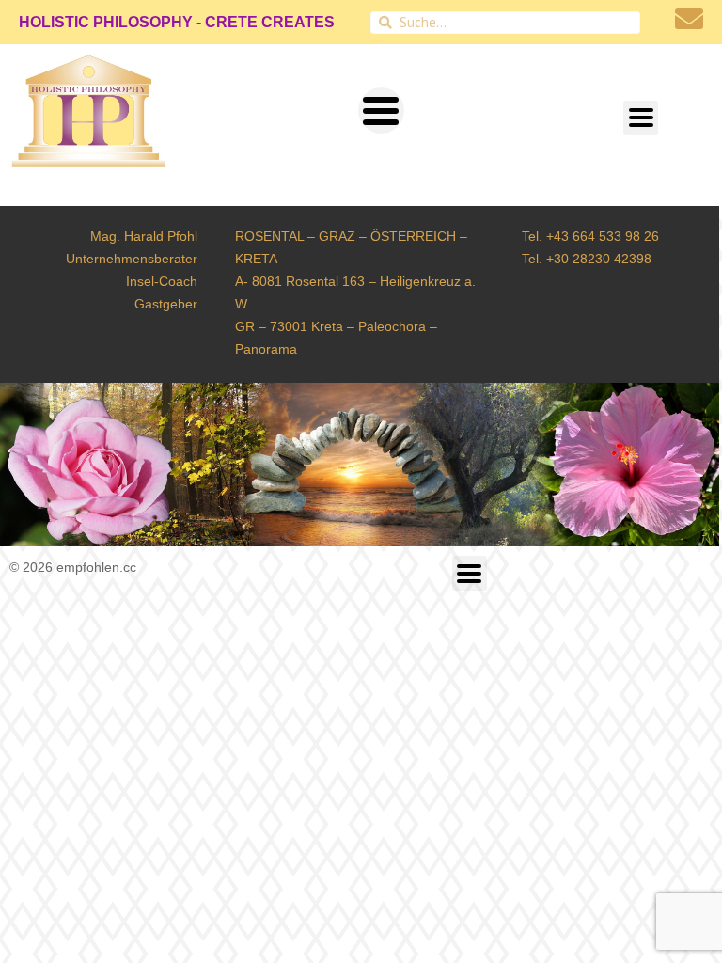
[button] (381, 110)
